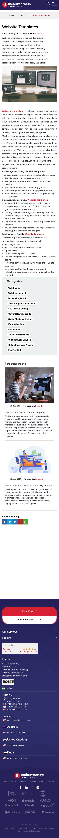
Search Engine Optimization (21, 303)
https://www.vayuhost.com (16, 828)
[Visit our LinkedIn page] (26, 787)
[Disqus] (29, 563)
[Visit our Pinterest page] (32, 787)
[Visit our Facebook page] (20, 787)
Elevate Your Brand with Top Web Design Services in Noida (29, 487)
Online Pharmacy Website (20, 345)
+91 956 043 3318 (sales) (17, 704)
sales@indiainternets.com (17, 709)
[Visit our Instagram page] (38, 787)
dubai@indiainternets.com (17, 758)
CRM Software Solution (19, 340)
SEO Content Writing (18, 309)
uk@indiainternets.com (16, 745)
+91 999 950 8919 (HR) (16, 707)
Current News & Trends (19, 314)
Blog (22, 15)
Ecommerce (14, 329)
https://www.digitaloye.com (29, 831)
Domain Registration (18, 298)
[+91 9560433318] (48, 3)
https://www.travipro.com (43, 828)
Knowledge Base (16, 324)
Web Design (14, 288)
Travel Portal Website (18, 334)
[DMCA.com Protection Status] (8, 682)
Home (11, 15)
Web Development (17, 293)
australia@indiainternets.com (18, 732)
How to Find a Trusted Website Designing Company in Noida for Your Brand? (25, 413)
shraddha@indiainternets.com (18, 720)
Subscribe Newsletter (29, 620)
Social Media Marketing (19, 319)
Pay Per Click (14, 350)
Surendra (39, 33)
